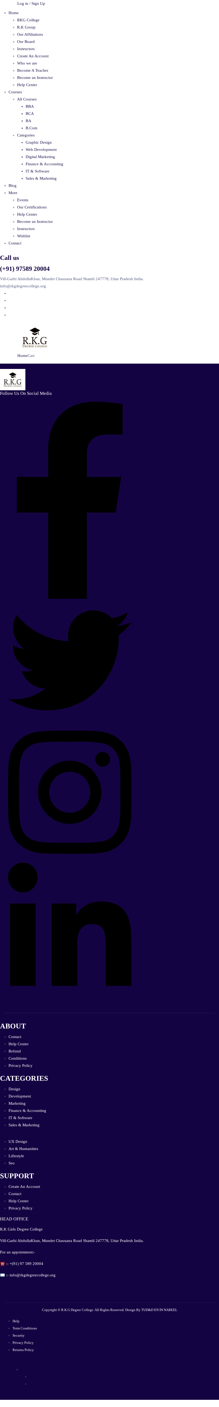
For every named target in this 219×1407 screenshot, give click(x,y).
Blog (13, 185)
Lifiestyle (16, 1156)
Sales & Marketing (41, 178)
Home (14, 13)
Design (14, 1089)
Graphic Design (39, 142)
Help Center (27, 85)
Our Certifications (32, 207)
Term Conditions (25, 1328)
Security (19, 1335)
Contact (15, 243)
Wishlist (23, 236)
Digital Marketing (40, 157)
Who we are (27, 63)
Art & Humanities (23, 1149)
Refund (15, 1051)
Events (22, 200)
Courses (15, 92)
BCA (30, 113)
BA (28, 121)
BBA (30, 106)
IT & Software (37, 171)
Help (16, 1321)
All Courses (27, 99)
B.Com (31, 128)
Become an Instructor (35, 77)
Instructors (26, 49)
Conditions (18, 1058)
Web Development (41, 149)
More (13, 193)
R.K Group (26, 27)
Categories (26, 135)
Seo (12, 1163)
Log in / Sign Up (31, 3)
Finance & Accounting (44, 164)
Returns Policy (23, 1350)
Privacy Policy (21, 1065)
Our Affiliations (30, 34)
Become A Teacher (32, 70)
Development (20, 1096)
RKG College (28, 20)
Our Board (26, 41)
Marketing (17, 1103)
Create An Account (33, 56)
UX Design (18, 1141)
